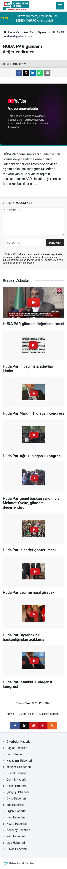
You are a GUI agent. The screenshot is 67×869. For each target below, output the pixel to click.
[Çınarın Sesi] (16, 5)
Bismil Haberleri (17, 773)
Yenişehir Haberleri (19, 767)
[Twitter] (26, 73)
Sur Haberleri (15, 754)
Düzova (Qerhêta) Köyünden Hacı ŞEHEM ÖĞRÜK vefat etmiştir (36, 18)
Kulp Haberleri (16, 836)
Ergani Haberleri (17, 811)
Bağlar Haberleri (17, 748)
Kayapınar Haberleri (19, 760)
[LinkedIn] (33, 73)
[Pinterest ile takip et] (42, 725)
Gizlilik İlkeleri (26, 713)
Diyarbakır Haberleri (19, 741)
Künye (10, 713)
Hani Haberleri (16, 817)
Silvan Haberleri (17, 849)
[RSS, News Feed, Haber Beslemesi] (52, 725)
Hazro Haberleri (17, 824)
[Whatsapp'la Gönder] (40, 73)
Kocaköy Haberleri (18, 830)
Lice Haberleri (16, 842)
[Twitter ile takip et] (24, 725)
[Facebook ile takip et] (15, 725)
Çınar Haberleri (16, 786)
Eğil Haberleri (15, 805)
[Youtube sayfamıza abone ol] (33, 725)
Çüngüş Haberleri (18, 792)
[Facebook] (19, 73)
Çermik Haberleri (17, 779)
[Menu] (60, 5)
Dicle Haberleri (16, 798)
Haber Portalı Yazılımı (21, 863)
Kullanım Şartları (49, 713)
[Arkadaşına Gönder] (47, 73)
